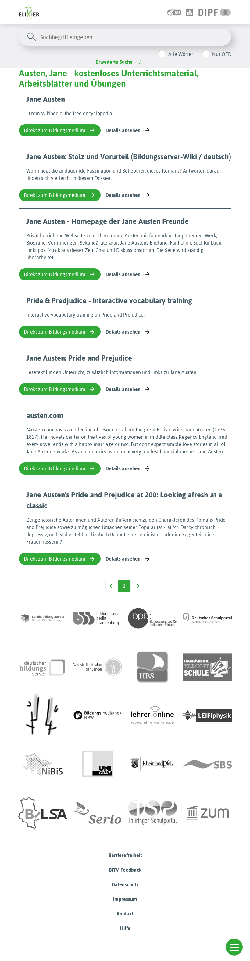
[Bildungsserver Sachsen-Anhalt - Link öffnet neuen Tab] (42, 812)
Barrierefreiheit (125, 855)
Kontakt (125, 913)
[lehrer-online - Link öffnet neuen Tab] (152, 715)
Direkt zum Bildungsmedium (54, 130)
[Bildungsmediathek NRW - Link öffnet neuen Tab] (97, 715)
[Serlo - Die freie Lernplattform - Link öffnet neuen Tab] (97, 812)
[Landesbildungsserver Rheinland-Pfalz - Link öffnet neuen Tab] (152, 764)
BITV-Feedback (125, 870)
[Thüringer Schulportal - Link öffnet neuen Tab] (152, 812)
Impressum (125, 899)
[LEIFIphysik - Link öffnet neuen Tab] (207, 715)
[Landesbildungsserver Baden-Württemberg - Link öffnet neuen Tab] (42, 618)
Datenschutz (125, 884)
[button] (234, 947)
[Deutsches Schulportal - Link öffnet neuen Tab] (207, 618)
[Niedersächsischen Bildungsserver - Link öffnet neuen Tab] (42, 764)
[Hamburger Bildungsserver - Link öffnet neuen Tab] (152, 667)
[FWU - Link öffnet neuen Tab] (97, 667)
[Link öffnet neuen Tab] (214, 12)
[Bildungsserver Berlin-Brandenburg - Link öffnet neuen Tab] (97, 618)
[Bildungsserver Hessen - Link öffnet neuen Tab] (42, 715)
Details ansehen (123, 130)
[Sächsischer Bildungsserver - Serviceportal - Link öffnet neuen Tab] (207, 764)
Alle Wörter (180, 54)
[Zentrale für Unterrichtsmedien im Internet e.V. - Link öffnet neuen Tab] (207, 812)
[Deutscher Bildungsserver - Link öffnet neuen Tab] (42, 667)
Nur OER (221, 54)
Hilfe (125, 928)
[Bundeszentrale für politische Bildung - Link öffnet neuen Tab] (152, 618)
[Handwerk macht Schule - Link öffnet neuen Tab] (207, 667)
